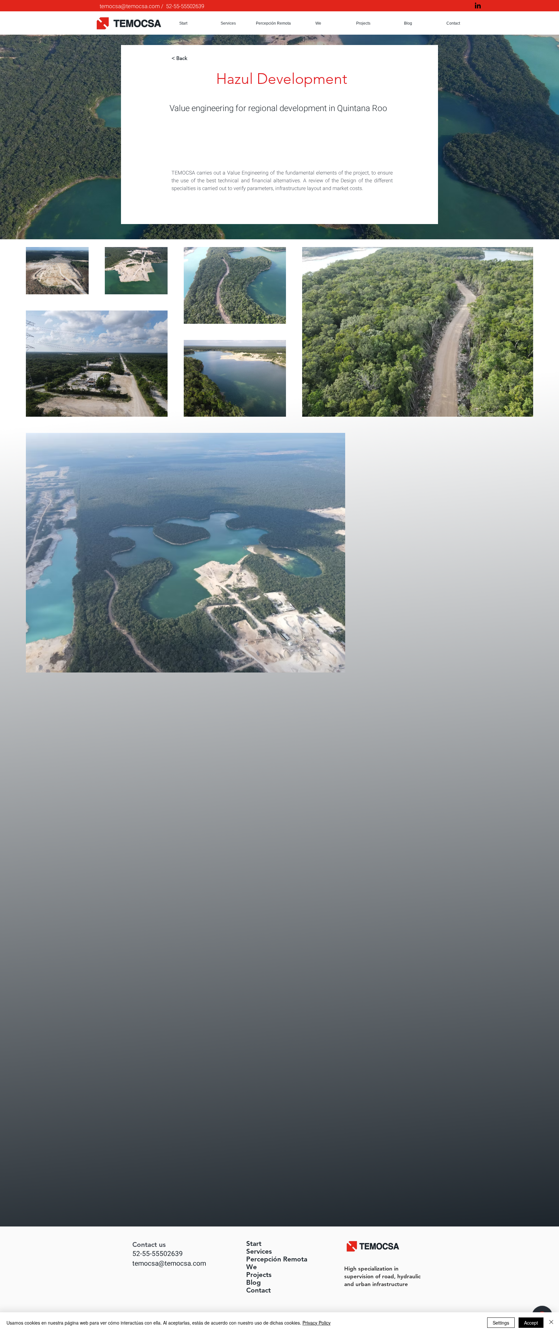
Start (253, 1244)
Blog (253, 1282)
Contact (258, 1290)
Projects (258, 1275)
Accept (531, 1322)
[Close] (551, 1322)
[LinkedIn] (478, 5)
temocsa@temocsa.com (130, 6)
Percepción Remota (263, 1259)
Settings (501, 1322)
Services (259, 1251)
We (251, 1267)
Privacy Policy (316, 1322)
